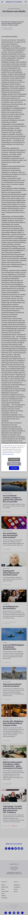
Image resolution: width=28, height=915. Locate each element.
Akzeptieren (14, 468)
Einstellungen (14, 464)
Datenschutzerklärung (7, 454)
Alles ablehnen (14, 459)
